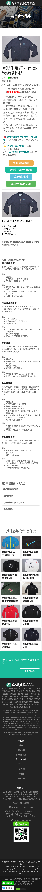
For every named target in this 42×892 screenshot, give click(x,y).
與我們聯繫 (30, 671)
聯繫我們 (21, 779)
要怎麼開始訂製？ (11, 489)
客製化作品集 (21, 759)
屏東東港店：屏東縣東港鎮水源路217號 (21, 797)
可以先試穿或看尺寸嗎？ (13, 503)
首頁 (21, 745)
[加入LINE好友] (21, 824)
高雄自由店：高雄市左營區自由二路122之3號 (21, 794)
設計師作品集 (21, 755)
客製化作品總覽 (21, 163)
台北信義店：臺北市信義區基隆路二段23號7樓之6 (21, 799)
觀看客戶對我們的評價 (21, 170)
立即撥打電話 (21, 176)
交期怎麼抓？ (9, 496)
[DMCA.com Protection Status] (21, 889)
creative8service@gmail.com (22, 807)
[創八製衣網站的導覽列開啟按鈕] (3, 3)
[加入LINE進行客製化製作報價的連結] (8, 883)
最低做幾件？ (9, 509)
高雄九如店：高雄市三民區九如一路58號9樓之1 (21, 792)
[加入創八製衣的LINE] (21, 834)
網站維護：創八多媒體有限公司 (21, 884)
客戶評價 (21, 769)
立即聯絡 (9, 888)
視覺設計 (21, 774)
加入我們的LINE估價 (21, 184)
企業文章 (21, 764)
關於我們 (21, 750)
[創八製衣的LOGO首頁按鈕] (21, 3)
